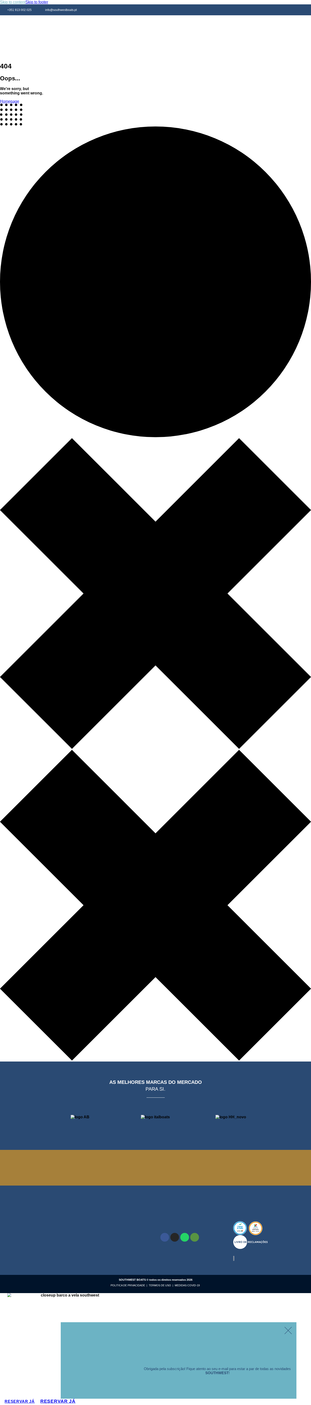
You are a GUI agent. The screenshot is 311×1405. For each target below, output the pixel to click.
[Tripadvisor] (194, 1237)
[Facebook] (164, 1237)
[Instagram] (294, 9)
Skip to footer (37, 2)
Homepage (9, 101)
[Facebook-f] (283, 9)
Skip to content (13, 2)
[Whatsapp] (305, 9)
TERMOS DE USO (160, 1285)
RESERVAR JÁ (58, 1401)
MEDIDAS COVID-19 (187, 1285)
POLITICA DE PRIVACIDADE (128, 1285)
